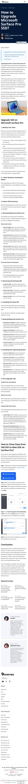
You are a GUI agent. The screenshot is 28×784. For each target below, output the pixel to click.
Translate (25, 43)
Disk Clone (12, 8)
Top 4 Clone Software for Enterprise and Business (20, 599)
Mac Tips (3, 703)
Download (3, 694)
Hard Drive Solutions (5, 757)
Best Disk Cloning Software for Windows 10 (20, 588)
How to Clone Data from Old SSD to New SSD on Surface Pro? (14, 55)
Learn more (13, 782)
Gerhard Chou (9, 38)
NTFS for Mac (4, 719)
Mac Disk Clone (4, 750)
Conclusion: (8, 59)
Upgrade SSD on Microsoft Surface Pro (15, 52)
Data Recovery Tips (5, 742)
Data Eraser (3, 726)
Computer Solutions (5, 701)
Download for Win (9, 474)
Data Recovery (4, 722)
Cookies (11, 774)
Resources (4, 737)
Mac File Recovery (5, 745)
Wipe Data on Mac (5, 754)
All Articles (4, 8)
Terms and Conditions (18, 774)
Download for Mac (9, 478)
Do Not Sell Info (4, 706)
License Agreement (12, 775)
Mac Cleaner (4, 731)
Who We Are (4, 689)
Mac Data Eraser (4, 729)
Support (3, 696)
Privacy (6, 774)
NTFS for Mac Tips (5, 740)
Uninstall (19, 775)
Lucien (7, 35)
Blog (2, 699)
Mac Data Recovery (5, 724)
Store (2, 692)
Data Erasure (4, 752)
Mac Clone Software (5, 717)
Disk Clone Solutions (5, 747)
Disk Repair (3, 759)
